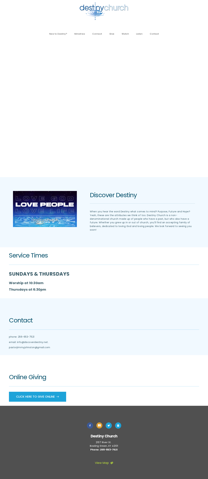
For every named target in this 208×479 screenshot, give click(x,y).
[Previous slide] (8, 107)
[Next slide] (199, 107)
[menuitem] (58, 34)
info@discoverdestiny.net (32, 342)
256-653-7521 (26, 336)
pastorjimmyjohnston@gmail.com (29, 347)
